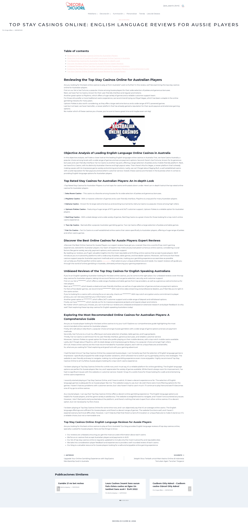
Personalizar (132, 14)
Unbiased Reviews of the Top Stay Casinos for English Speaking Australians (98, 66)
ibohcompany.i (65, 487)
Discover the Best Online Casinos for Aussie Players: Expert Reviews (95, 64)
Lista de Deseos (153, 14)
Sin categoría (124, 20)
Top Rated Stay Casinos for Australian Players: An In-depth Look (93, 61)
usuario (184, 5)
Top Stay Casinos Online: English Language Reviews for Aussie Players (96, 71)
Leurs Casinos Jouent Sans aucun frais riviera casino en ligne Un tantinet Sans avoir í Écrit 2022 (122, 486)
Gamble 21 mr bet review (71, 483)
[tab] (120, 500)
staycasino (106, 261)
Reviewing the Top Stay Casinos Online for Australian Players (92, 56)
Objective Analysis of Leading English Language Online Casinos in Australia (98, 58)
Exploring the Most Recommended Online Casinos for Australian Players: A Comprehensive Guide (108, 69)
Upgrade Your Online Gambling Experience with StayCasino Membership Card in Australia (89, 458)
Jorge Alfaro (9, 30)
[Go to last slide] (58, 488)
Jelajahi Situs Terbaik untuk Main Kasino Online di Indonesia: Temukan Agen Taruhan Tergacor (159, 458)
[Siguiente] (189, 488)
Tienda (142, 14)
